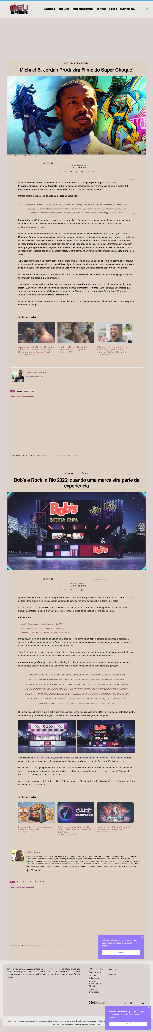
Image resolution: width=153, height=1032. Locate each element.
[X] (65, 171)
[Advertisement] (76, 36)
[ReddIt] (87, 171)
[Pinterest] (71, 171)
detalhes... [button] (113, 1017)
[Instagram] (125, 1003)
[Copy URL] (93, 171)
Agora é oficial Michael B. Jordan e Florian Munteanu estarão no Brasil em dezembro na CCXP (36, 349)
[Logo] (19, 9)
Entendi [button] (128, 1024)
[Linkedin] (82, 171)
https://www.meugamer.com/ (34, 376)
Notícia (32, 391)
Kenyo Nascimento (78, 165)
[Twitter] (131, 1003)
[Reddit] (143, 1003)
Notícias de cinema (76, 63)
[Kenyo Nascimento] (18, 376)
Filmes (26, 391)
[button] (147, 9)
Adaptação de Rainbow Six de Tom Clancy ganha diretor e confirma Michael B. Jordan (113, 349)
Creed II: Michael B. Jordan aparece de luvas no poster (72, 348)
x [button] (149, 1008)
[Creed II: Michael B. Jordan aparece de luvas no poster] (75, 332)
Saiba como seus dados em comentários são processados (60, 455)
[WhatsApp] (76, 171)
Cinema (19, 391)
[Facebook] (60, 171)
